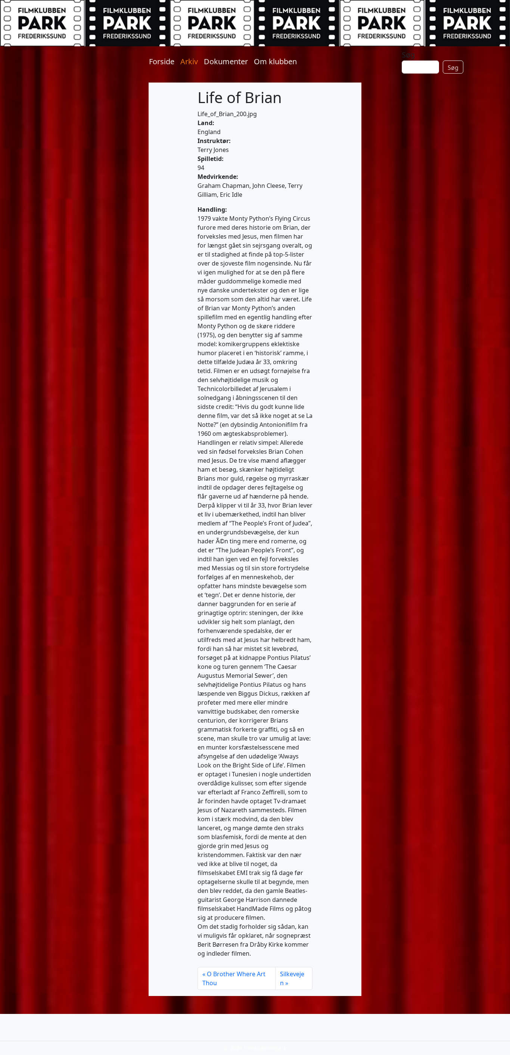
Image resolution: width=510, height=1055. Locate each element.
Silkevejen (292, 978)
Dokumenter (226, 61)
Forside (161, 61)
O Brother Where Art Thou (233, 978)
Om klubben (275, 61)
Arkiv (189, 61)
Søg (408, 55)
